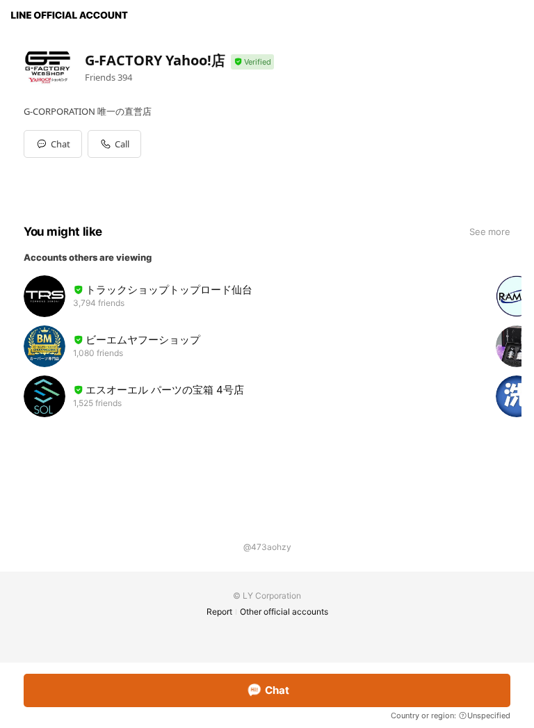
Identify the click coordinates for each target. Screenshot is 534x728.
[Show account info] (252, 62)
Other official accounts (284, 611)
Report (219, 611)
